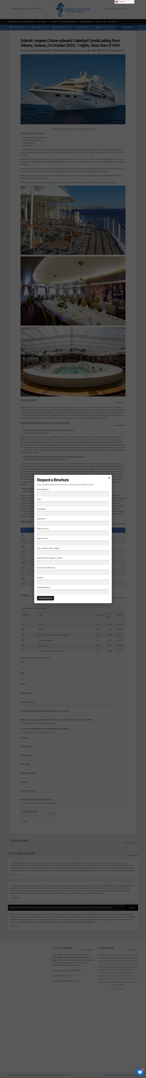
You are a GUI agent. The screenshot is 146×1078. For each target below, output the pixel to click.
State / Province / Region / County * (50, 558)
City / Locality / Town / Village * (48, 548)
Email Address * (43, 489)
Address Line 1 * (43, 529)
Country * (40, 578)
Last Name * (41, 519)
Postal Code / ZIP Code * (46, 568)
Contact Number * (43, 587)
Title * (39, 499)
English (121, 2)
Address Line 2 (42, 538)
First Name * (41, 509)
